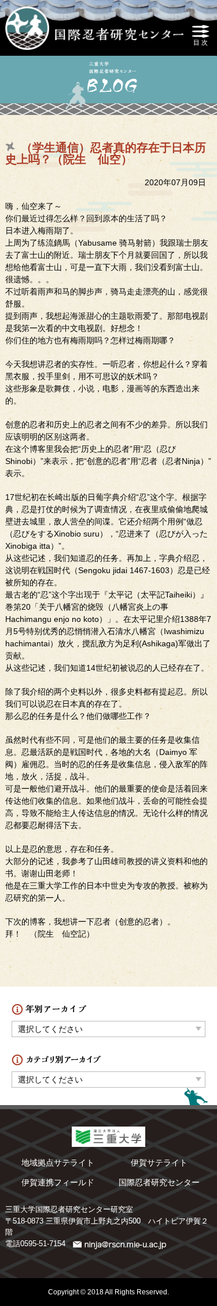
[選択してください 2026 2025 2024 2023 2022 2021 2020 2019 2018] (108, 1026)
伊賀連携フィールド (57, 1182)
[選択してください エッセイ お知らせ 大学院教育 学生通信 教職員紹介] (108, 1077)
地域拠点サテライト (57, 1162)
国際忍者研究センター (159, 1182)
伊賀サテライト (159, 1162)
